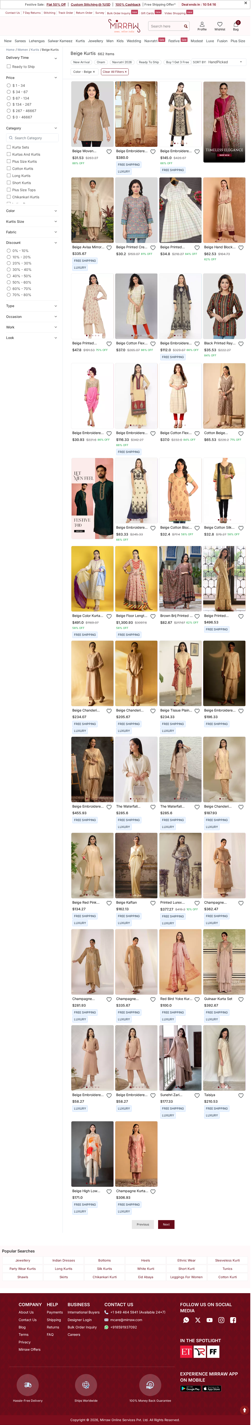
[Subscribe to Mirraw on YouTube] (209, 1320)
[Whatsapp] (186, 1320)
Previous (143, 1224)
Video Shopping (178, 13)
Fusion (222, 41)
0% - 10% (21, 251)
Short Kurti (186, 1269)
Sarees (20, 41)
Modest (197, 41)
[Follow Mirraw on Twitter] (197, 1320)
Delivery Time (17, 57)
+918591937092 (123, 1327)
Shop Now (96, 139)
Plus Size (238, 41)
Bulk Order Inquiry (122, 13)
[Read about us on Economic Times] (186, 1351)
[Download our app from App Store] (211, 1388)
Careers (74, 1334)
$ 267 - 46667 (24, 111)
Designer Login (80, 1320)
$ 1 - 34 (19, 85)
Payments (55, 1312)
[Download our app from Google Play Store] (190, 1388)
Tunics (227, 1269)
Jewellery (95, 41)
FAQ (50, 1334)
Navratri (154, 40)
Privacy (25, 1342)
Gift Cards (151, 13)
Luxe (210, 41)
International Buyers (84, 1312)
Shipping (54, 1320)
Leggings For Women (186, 1277)
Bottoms (104, 1260)
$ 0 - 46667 (22, 117)
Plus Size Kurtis (24, 161)
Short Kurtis (21, 183)
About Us (26, 1312)
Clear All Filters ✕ (115, 72)
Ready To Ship (149, 62)
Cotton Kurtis (22, 168)
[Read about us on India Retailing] (200, 1351)
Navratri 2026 (122, 62)
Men (109, 41)
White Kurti (145, 1269)
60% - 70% (22, 289)
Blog (22, 1327)
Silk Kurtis (104, 1269)
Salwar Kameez (60, 41)
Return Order (84, 12)
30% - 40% (22, 269)
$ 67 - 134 (21, 98)
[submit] (185, 26)
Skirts (64, 1277)
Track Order (65, 12)
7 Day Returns (32, 12)
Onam (101, 62)
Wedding (134, 41)
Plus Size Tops (24, 190)
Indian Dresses (63, 1260)
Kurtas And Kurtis (26, 154)
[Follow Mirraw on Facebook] (233, 1320)
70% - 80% (22, 295)
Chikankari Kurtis (25, 197)
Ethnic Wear (186, 1260)
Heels (145, 1260)
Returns (53, 1327)
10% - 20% (22, 257)
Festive (177, 40)
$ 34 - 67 (20, 92)
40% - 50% (22, 276)
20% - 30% (22, 263)
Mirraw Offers (29, 1349)
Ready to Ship (23, 66)
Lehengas (37, 41)
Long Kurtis (21, 176)
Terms (23, 1334)
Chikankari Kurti (105, 1277)
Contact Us (12, 12)
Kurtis (80, 41)
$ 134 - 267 (22, 104)
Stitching (49, 12)
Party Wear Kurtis (23, 1269)
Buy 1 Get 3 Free (177, 62)
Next (166, 1224)
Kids (120, 41)
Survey (99, 12)
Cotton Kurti (227, 1277)
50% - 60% (22, 282)
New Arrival (81, 62)
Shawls (22, 1277)
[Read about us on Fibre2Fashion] (213, 1351)
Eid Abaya (145, 1277)
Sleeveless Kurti (227, 1260)
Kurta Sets (20, 147)
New (8, 41)
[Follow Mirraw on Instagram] (221, 1320)
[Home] (124, 25)
